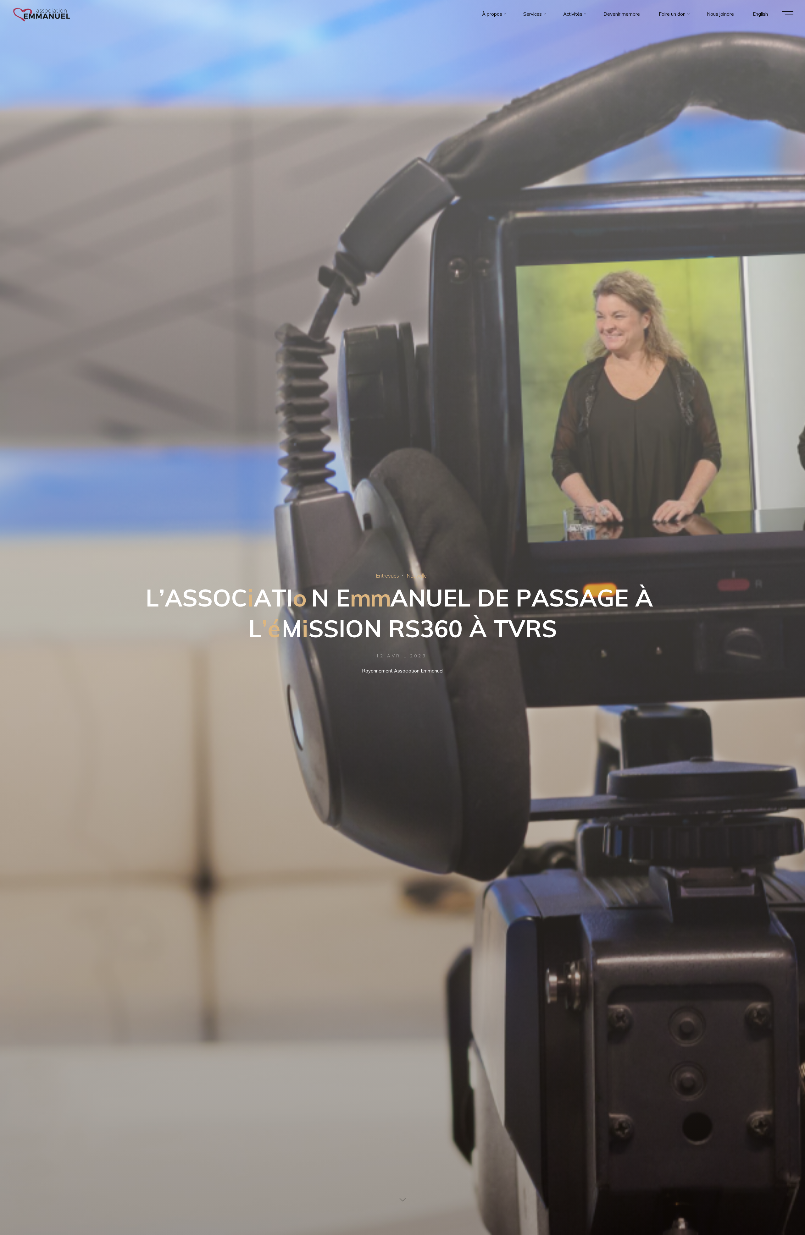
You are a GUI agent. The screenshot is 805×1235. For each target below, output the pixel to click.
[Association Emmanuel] (42, 14)
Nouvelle (417, 575)
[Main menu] (787, 14)
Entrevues (387, 575)
